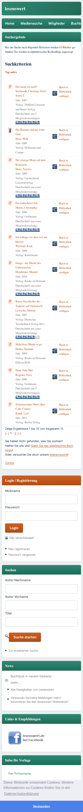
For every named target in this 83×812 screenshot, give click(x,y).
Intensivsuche (59, 454)
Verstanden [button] (41, 806)
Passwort (12, 507)
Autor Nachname (18, 580)
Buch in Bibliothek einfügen (65, 91)
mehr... (15, 682)
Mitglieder (56, 23)
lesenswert (15, 8)
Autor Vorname (16, 596)
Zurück (9, 462)
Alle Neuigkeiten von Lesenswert (32, 689)
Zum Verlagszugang (19, 773)
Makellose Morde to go (28, 344)
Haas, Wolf (21, 139)
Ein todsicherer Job (26, 203)
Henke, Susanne (24, 349)
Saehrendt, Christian (27, 91)
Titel (8, 613)
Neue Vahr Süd (23, 370)
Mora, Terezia (23, 169)
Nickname (12, 491)
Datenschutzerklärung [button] (21, 794)
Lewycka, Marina (25, 310)
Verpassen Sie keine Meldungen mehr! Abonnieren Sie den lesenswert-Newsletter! (39, 699)
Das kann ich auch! (26, 87)
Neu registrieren (19, 549)
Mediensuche (31, 23)
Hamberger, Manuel (26, 272)
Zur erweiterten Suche (23, 650)
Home (9, 23)
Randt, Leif (22, 413)
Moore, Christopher (26, 208)
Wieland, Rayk (24, 246)
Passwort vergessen (22, 554)
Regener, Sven (23, 375)
